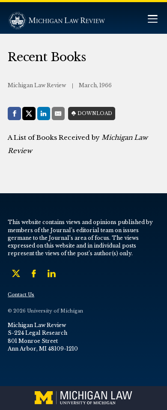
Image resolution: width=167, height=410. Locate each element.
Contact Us (21, 295)
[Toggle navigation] (152, 20)
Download (95, 113)
